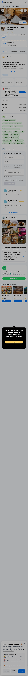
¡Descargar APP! (14, 342)
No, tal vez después (14, 346)
